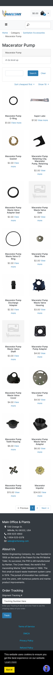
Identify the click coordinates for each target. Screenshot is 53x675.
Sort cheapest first (23, 84)
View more (16, 122)
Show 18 (42, 84)
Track (7, 615)
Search (33, 73)
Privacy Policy (26, 640)
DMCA (26, 633)
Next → (45, 508)
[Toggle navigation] (4, 3)
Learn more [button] (11, 662)
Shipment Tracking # (12, 595)
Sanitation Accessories (34, 32)
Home (5, 32)
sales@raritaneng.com (18, 541)
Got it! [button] (9, 669)
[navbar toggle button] (6, 25)
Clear (43, 73)
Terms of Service (26, 626)
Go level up (12, 60)
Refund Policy (26, 647)
